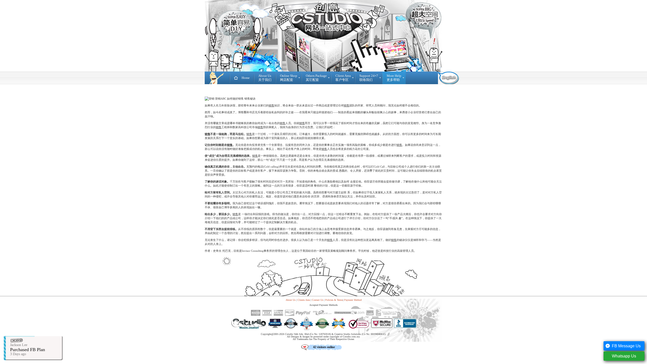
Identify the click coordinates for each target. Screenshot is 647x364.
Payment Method (353, 300)
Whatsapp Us (624, 356)
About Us (290, 300)
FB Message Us (626, 346)
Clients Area (303, 300)
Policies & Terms (334, 300)
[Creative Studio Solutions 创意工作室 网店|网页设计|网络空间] (217, 78)
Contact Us (317, 300)
